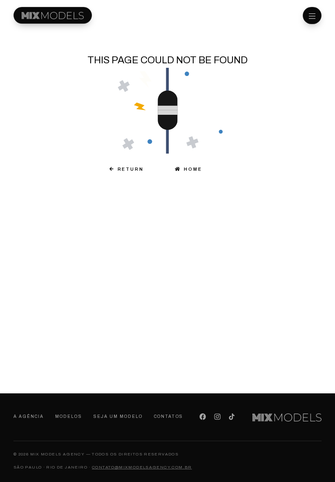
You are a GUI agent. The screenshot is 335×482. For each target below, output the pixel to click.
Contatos (168, 416)
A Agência (28, 416)
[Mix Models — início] (52, 15)
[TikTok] (231, 416)
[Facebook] (202, 416)
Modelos (68, 416)
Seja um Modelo (118, 416)
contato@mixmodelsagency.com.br (142, 467)
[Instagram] (217, 416)
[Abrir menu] (312, 15)
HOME (191, 169)
